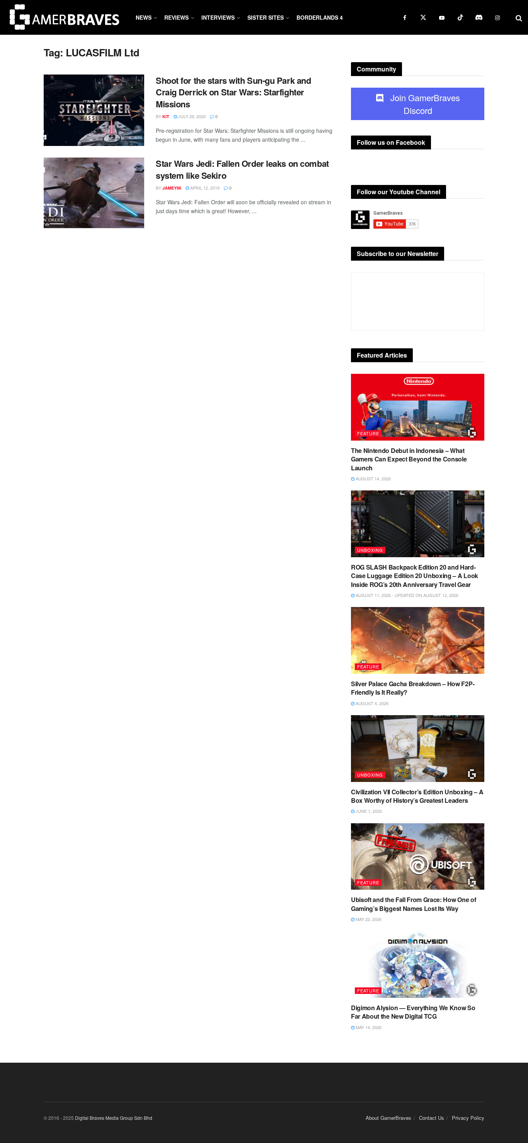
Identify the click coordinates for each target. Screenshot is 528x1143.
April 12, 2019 (204, 188)
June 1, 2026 (368, 811)
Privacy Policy (468, 1117)
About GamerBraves (388, 1117)
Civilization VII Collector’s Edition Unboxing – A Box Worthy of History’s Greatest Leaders (417, 796)
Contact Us (431, 1117)
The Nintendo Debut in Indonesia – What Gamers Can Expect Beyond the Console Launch (409, 459)
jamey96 (171, 188)
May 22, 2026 (368, 919)
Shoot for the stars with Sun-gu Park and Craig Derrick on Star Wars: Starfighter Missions (233, 92)
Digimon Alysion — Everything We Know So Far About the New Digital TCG (413, 1012)
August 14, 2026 (372, 478)
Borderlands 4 (319, 17)
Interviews (218, 17)
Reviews (176, 17)
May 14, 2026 (368, 1027)
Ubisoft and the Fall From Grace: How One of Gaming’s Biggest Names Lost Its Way (413, 903)
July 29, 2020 (191, 116)
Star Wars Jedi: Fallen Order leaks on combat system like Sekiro (242, 169)
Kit (165, 116)
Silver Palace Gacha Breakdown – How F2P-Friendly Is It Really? (412, 688)
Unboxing (370, 550)
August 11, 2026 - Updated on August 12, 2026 (406, 595)
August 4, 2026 (371, 703)
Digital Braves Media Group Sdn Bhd (113, 1117)
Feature (368, 433)
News (144, 17)
